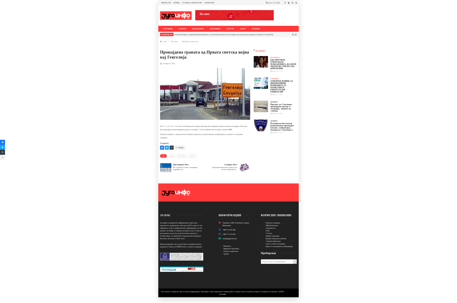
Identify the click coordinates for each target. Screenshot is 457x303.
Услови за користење (230, 251)
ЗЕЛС (268, 230)
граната (192, 156)
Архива (226, 254)
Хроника (255, 29)
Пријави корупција (272, 236)
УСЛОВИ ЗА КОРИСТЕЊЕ (192, 3)
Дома (165, 41)
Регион (182, 29)
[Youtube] (288, 3)
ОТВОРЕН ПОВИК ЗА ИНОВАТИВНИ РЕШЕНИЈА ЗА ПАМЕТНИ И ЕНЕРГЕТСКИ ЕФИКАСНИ (281, 86)
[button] (293, 34)
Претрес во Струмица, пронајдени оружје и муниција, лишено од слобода (281, 107)
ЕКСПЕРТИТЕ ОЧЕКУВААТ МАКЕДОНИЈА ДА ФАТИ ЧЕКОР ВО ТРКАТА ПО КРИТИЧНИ (283, 64)
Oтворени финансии (273, 241)
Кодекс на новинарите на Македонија (279, 246)
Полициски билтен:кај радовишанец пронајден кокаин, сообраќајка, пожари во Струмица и (282, 126)
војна (172, 156)
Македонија (198, 29)
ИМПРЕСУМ (166, 3)
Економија (215, 29)
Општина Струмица (273, 223)
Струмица (168, 29)
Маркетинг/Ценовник (231, 248)
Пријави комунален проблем (276, 238)
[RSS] (296, 3)
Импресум (227, 246)
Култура (230, 29)
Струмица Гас (271, 228)
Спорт (243, 29)
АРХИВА (176, 3)
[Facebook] (285, 3)
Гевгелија (174, 41)
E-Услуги (269, 233)
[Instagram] (292, 3)
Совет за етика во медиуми (275, 244)
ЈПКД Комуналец (272, 225)
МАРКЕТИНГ (209, 3)
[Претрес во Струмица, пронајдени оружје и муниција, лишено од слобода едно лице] (261, 106)
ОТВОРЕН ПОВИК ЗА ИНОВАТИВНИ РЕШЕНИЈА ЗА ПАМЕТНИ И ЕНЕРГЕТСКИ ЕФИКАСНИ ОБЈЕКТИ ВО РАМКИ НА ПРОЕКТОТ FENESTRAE (223, 35)
